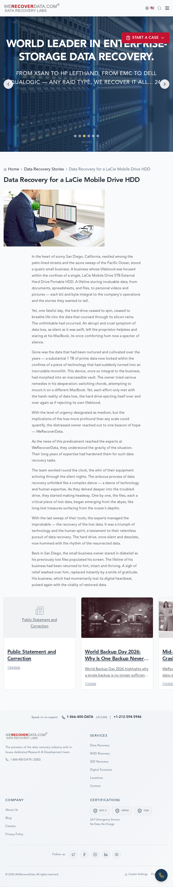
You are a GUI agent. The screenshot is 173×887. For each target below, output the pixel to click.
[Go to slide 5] (93, 136)
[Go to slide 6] (97, 136)
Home (13, 169)
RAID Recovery (100, 753)
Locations (96, 778)
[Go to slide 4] (88, 136)
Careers (10, 826)
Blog (8, 818)
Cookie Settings (138, 874)
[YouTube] (117, 854)
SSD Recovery (99, 761)
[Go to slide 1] (75, 136)
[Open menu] (167, 8)
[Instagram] (95, 854)
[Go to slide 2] (79, 136)
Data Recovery (99, 745)
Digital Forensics (101, 769)
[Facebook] (84, 854)
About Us (11, 810)
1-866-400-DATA (80, 717)
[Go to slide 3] (84, 136)
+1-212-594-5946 (127, 717)
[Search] (159, 8)
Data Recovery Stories (44, 169)
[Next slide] (164, 84)
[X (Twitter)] (73, 854)
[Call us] (161, 875)
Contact (95, 786)
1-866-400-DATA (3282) (25, 759)
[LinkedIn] (106, 854)
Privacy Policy (14, 834)
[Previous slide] (8, 84)
